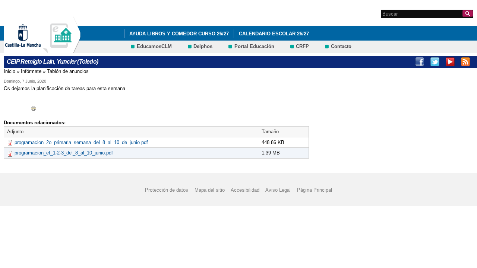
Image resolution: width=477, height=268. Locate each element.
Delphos (202, 46)
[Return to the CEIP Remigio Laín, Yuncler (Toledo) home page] (61, 49)
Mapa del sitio (210, 190)
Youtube (450, 61)
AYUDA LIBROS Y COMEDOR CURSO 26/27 (179, 33)
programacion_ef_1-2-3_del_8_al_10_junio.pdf (64, 153)
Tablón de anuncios (68, 71)
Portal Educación (254, 46)
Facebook (419, 61)
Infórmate (31, 71)
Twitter (434, 61)
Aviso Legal (278, 190)
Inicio (9, 71)
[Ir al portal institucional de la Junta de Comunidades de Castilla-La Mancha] (32, 49)
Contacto (341, 46)
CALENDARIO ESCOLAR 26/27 (274, 33)
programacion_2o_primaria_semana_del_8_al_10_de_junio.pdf (81, 142)
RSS (465, 61)
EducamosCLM (154, 46)
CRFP (302, 46)
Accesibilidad (245, 190)
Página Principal (314, 190)
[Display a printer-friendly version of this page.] (34, 108)
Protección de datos (166, 190)
